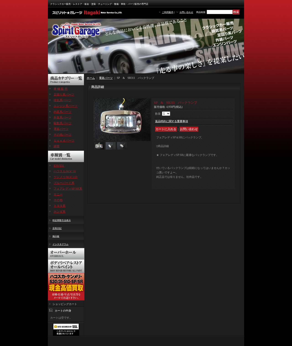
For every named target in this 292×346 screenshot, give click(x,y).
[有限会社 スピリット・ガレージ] (88, 12)
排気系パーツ (62, 100)
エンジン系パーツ (65, 106)
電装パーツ (61, 129)
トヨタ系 (59, 205)
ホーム (91, 78)
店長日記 (57, 228)
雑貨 (57, 146)
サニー (58, 194)
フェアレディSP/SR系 (68, 188)
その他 (58, 200)
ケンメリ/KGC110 (65, 177)
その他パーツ (62, 134)
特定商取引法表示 (61, 220)
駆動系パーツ (62, 123)
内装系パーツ (62, 112)
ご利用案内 (167, 12)
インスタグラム (60, 244)
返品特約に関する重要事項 (171, 121)
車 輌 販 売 (61, 88)
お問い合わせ (186, 12)
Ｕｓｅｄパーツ (64, 140)
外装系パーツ (62, 117)
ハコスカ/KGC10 (65, 171)
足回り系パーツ (64, 94)
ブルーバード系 (64, 183)
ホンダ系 (59, 211)
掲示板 (55, 236)
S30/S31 (59, 165)
